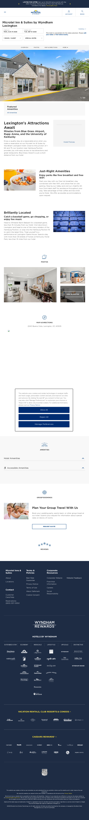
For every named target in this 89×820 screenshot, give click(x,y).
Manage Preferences (44, 424)
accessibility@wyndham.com (12, 797)
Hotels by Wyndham (44, 636)
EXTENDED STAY (10, 645)
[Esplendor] (51, 659)
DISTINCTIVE (78, 645)
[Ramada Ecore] (37, 694)
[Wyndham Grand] (78, 666)
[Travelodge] (24, 680)
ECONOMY (24, 645)
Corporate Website (54, 578)
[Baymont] (37, 680)
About (8, 578)
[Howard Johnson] (24, 673)
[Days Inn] (24, 652)
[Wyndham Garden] (37, 666)
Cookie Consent (33, 595)
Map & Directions (51, 47)
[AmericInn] (37, 673)
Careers (50, 588)
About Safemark (33, 591)
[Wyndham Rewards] (44, 624)
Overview (24, 47)
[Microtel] (24, 666)
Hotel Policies (69, 142)
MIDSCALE (38, 645)
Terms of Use (31, 588)
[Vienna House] (51, 673)
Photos (36, 47)
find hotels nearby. (61, 34)
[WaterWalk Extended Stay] (10, 659)
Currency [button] (81, 29)
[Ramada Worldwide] (37, 687)
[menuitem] (5, 12)
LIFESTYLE (51, 645)
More (65, 47)
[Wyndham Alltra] (51, 680)
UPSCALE (64, 645)
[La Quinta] (37, 652)
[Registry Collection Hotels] (78, 652)
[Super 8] (24, 659)
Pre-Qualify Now (51, 5)
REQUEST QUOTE (49, 526)
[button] (19, 4)
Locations (10, 582)
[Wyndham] (65, 652)
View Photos (72, 294)
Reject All (44, 417)
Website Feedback (74, 578)
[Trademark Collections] (65, 659)
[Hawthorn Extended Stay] (10, 652)
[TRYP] (51, 652)
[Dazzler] (51, 666)
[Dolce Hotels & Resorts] (78, 659)
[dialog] (44, 410)
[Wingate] (37, 659)
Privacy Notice (32, 584)
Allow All (44, 410)
